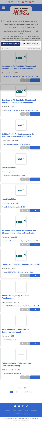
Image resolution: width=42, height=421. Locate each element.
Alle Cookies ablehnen (30, 44)
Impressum (34, 410)
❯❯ (31, 392)
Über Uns (26, 410)
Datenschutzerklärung (34, 48)
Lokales (19, 410)
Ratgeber (7, 410)
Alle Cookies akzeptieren (10, 44)
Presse (14, 410)
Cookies (25, 413)
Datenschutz (18, 413)
